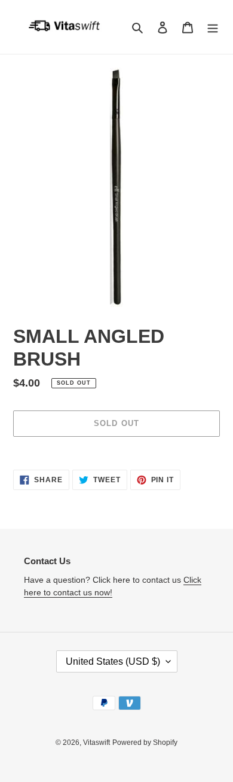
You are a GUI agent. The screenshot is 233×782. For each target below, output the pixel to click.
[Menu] (212, 27)
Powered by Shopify (144, 742)
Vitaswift (96, 742)
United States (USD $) (113, 661)
